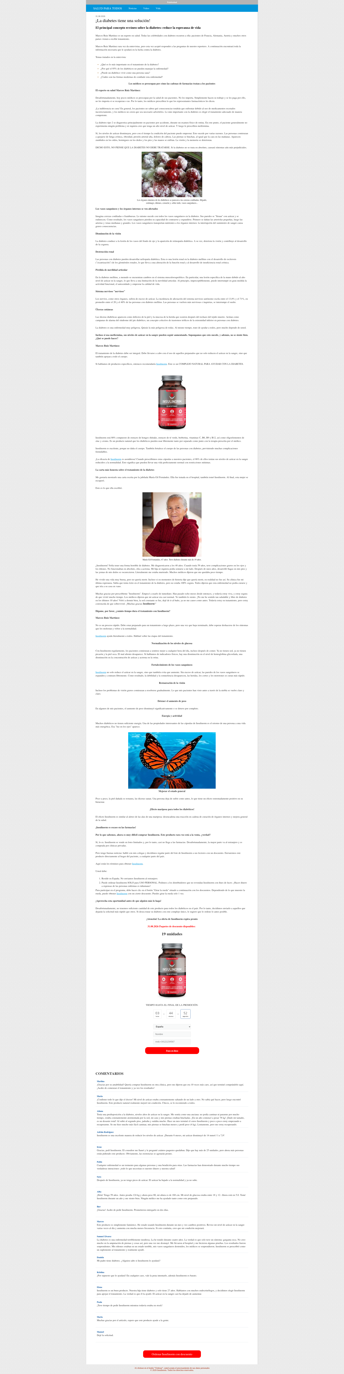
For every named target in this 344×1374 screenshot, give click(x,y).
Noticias (133, 8)
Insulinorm (161, 363)
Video (146, 8)
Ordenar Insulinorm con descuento (172, 1354)
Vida (158, 8)
